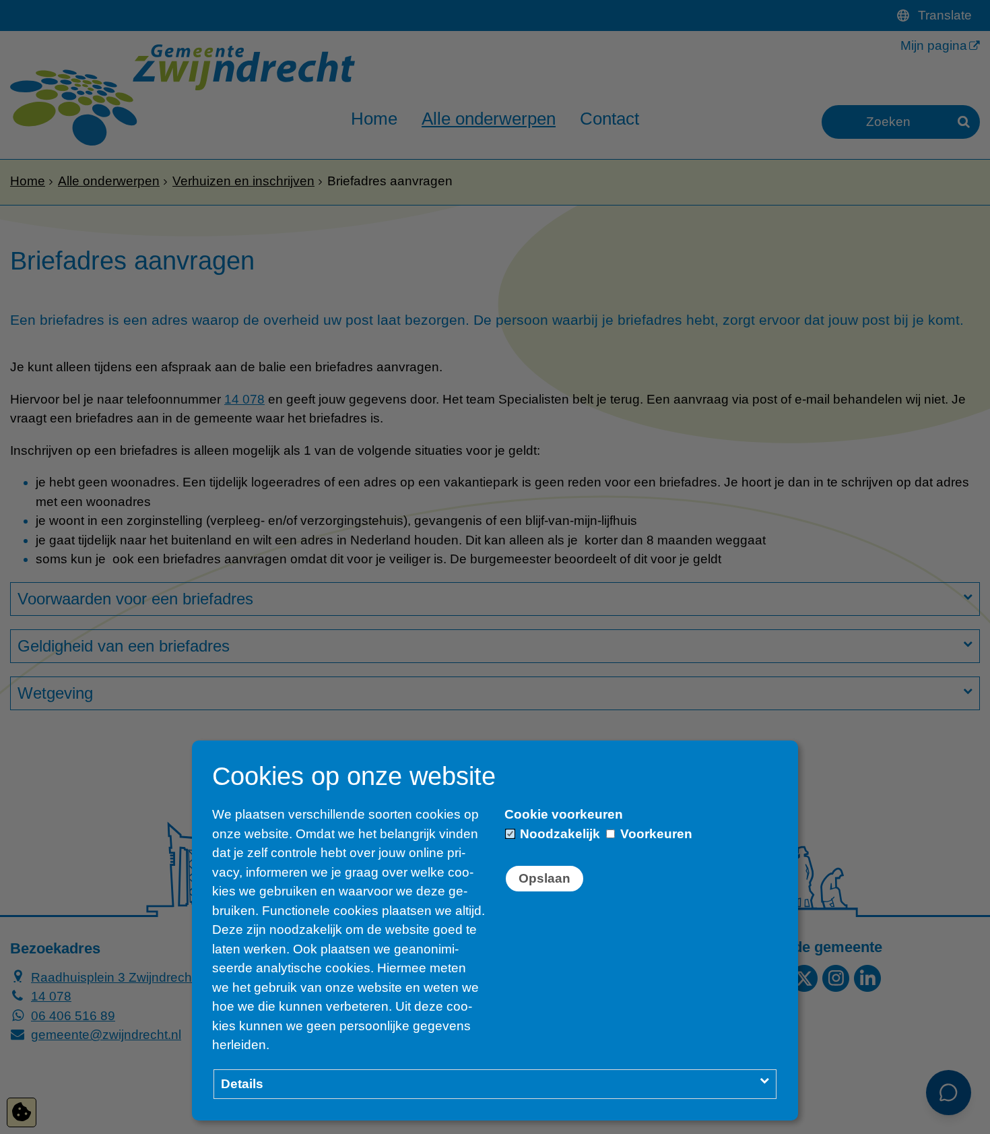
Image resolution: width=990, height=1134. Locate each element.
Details (242, 1084)
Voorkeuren (654, 834)
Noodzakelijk (558, 834)
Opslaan (544, 878)
